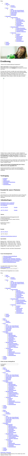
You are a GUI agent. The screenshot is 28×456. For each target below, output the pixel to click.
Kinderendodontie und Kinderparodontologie (12, 259)
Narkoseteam (8, 329)
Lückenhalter (11, 337)
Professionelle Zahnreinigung (9, 182)
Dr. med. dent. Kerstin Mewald (12, 325)
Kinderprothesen (11, 338)
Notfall (4, 356)
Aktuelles (5, 357)
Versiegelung (5, 183)
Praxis (4, 323)
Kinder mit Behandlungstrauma (9, 262)
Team (7, 324)
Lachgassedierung (12, 345)
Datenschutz (3, 267)
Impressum (8, 267)
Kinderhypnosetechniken (13, 344)
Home (4, 318)
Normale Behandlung (12, 343)
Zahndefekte (10, 340)
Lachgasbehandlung (7, 257)
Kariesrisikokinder (7, 184)
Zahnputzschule (6, 180)
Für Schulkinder (4, 205)
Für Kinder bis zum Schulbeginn (7, 204)
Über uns (5, 319)
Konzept (7, 321)
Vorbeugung (8, 348)
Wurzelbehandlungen (12, 336)
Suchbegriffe (3, 268)
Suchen (2, 365)
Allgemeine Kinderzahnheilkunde (10, 256)
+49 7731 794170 (4, 207)
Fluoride (5, 179)
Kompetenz (8, 322)
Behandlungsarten (9, 342)
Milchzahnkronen (12, 335)
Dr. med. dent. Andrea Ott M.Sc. (12, 327)
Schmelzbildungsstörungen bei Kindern (11, 261)
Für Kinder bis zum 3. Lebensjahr (7, 202)
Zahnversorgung (9, 332)
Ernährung (5, 178)
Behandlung (5, 331)
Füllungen (10, 334)
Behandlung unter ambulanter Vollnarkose (11, 258)
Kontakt (15, 207)
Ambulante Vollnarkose (13, 347)
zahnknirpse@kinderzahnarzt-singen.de (9, 236)
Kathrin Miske (9, 328)
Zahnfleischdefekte (12, 341)
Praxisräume (8, 330)
